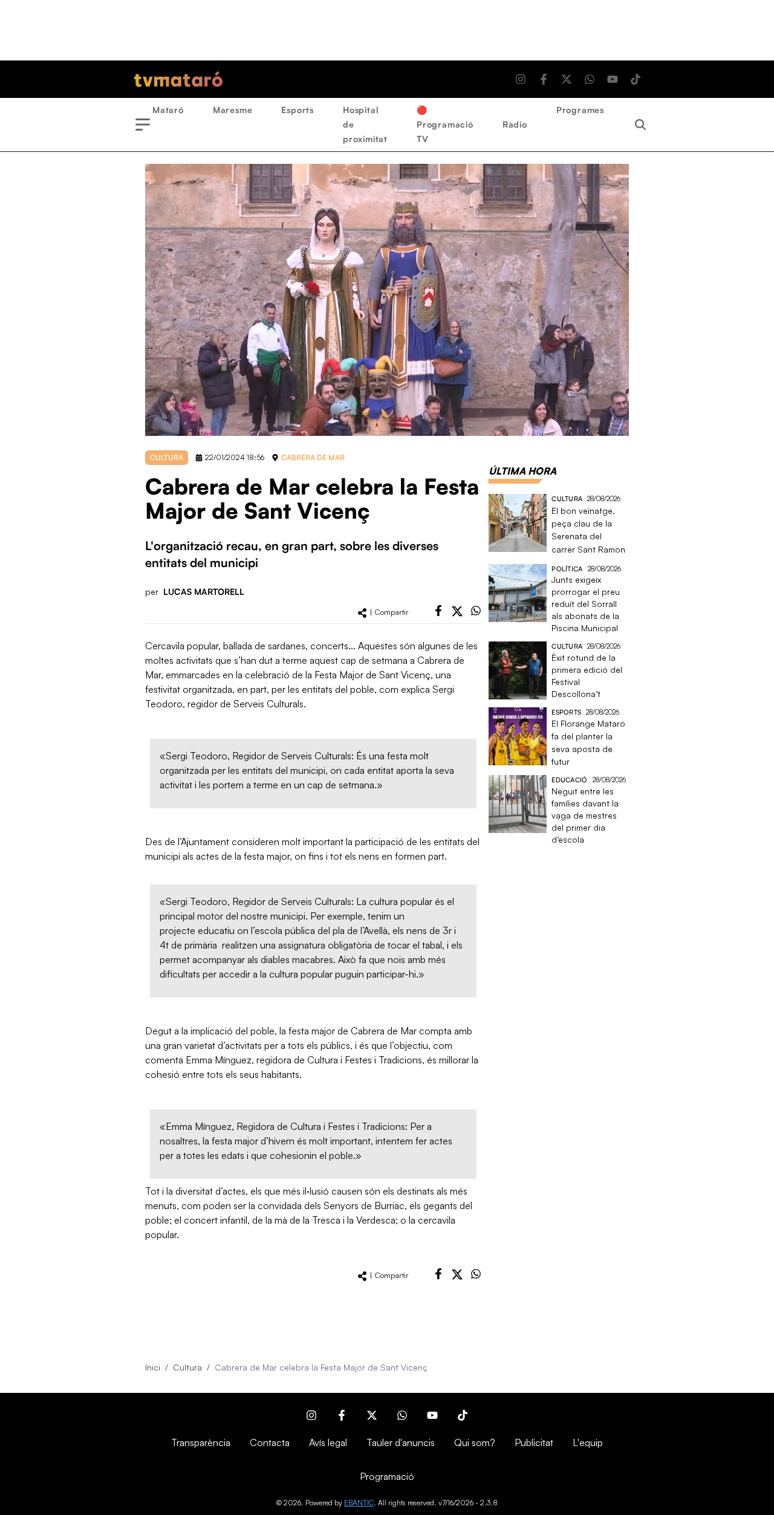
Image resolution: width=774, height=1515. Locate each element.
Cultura (187, 1367)
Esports (297, 110)
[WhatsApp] (589, 79)
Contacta (270, 1442)
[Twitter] (566, 79)
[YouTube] (612, 79)
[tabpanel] (559, 670)
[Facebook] (543, 79)
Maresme (233, 110)
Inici (152, 1367)
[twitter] (457, 611)
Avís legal (328, 1442)
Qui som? (474, 1442)
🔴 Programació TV (445, 124)
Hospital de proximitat (365, 124)
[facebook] (438, 610)
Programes (580, 110)
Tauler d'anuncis (400, 1442)
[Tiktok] (635, 79)
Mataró (168, 110)
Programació (387, 1476)
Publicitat (534, 1442)
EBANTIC (359, 1502)
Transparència (200, 1442)
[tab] (522, 471)
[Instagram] (520, 79)
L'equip (588, 1442)
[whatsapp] (475, 610)
